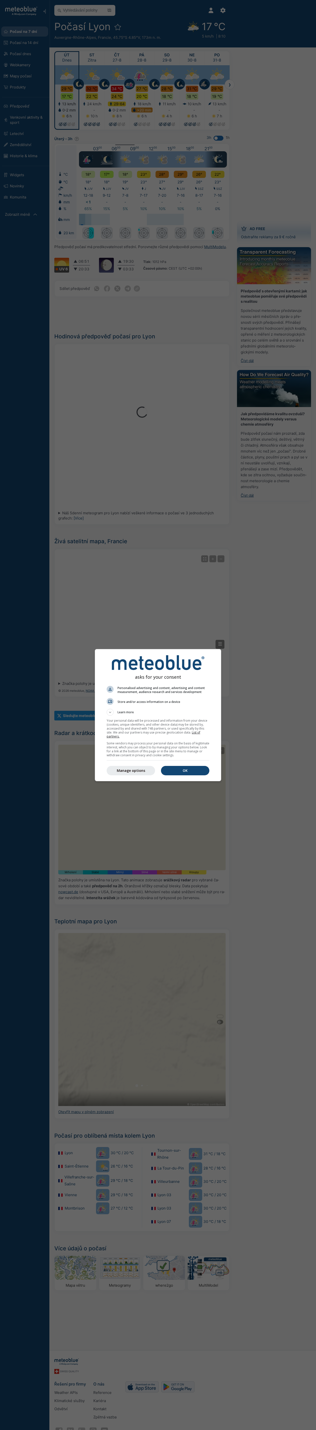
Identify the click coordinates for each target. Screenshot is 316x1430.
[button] (158, 712)
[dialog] (158, 715)
